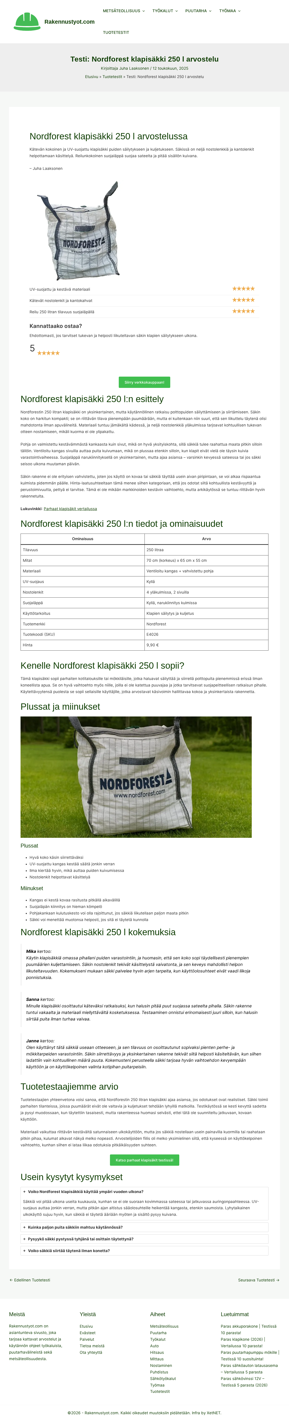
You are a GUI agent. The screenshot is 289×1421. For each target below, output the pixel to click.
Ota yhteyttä (91, 1352)
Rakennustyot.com (69, 21)
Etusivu (86, 1326)
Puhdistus (159, 1372)
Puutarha (196, 11)
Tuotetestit (116, 32)
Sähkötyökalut (163, 1378)
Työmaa (227, 11)
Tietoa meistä (92, 1346)
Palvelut (87, 1339)
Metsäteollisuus (121, 11)
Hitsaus (157, 1352)
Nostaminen (161, 1365)
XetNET (213, 1413)
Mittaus (157, 1359)
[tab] (144, 1204)
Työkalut (162, 11)
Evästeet (88, 1333)
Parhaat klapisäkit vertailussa (70, 509)
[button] (142, 11)
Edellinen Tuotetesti (29, 1280)
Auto (154, 1346)
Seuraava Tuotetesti (259, 1280)
